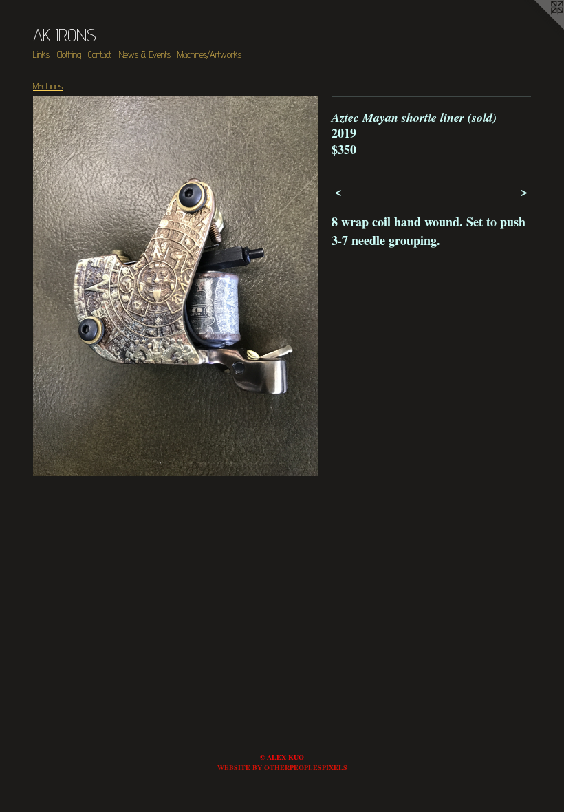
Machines (48, 86)
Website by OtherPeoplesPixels (282, 767)
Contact (99, 54)
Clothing (69, 54)
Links (41, 54)
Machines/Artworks (209, 54)
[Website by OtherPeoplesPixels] (536, 27)
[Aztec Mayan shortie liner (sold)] (175, 286)
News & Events (145, 54)
